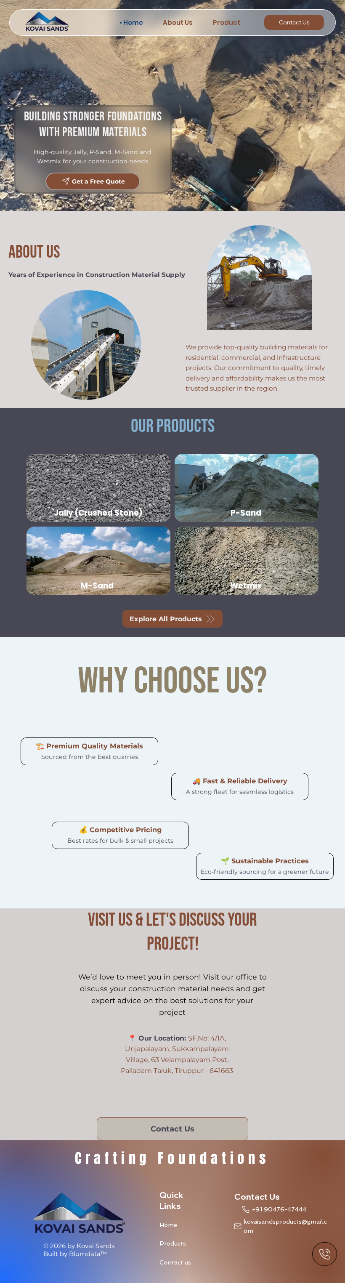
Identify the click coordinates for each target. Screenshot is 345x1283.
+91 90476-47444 (279, 1209)
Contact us (175, 1262)
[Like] (324, 1254)
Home (168, 1225)
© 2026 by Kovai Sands (78, 1246)
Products (172, 1243)
